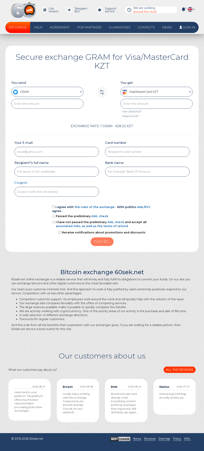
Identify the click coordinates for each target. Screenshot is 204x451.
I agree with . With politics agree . (101, 209)
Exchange (17, 27)
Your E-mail (23, 143)
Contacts (146, 27)
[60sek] (23, 10)
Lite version (54, 10)
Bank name (114, 163)
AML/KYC (144, 207)
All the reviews (179, 370)
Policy (177, 438)
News (167, 27)
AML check (99, 216)
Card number (115, 143)
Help (38, 27)
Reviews (150, 438)
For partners (89, 27)
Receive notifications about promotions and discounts (103, 232)
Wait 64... (102, 241)
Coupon (20, 183)
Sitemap (164, 438)
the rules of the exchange (95, 207)
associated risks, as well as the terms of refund (92, 226)
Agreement (60, 27)
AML (187, 438)
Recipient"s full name (31, 163)
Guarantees (119, 27)
